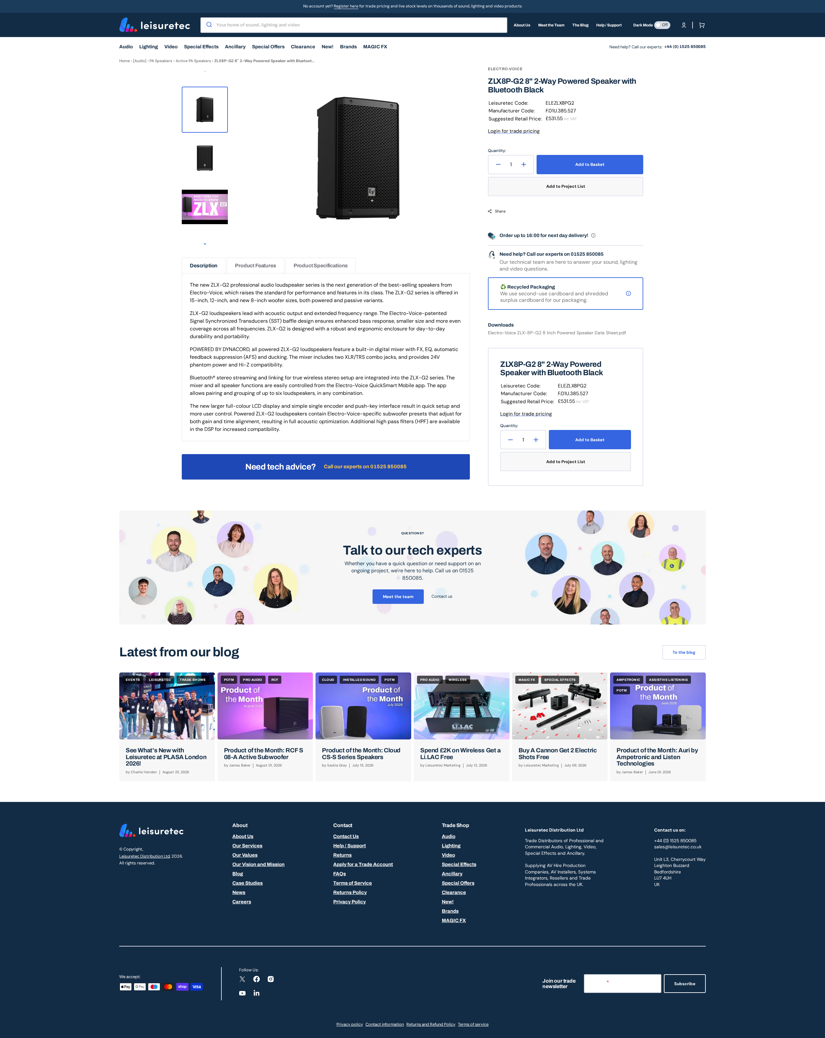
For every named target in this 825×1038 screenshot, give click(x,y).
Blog (237, 873)
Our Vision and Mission (258, 864)
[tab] (204, 265)
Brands (450, 911)
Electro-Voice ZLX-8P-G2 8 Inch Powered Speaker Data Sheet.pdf (557, 333)
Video (448, 855)
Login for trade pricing (514, 131)
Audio (448, 836)
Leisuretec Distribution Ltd (144, 856)
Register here (346, 6)
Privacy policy (349, 1024)
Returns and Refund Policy (430, 1024)
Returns (342, 855)
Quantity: (497, 150)
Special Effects (459, 864)
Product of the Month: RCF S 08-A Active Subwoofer (263, 753)
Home (124, 60)
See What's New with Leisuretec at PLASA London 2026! (166, 757)
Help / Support (349, 845)
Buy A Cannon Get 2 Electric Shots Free (558, 753)
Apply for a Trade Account (363, 864)
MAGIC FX (454, 920)
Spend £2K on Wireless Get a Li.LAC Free (460, 753)
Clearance (454, 892)
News (238, 892)
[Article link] (167, 726)
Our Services (247, 845)
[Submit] (208, 25)
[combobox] (353, 25)
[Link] (412, 567)
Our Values (244, 855)
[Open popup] (593, 235)
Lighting (451, 845)
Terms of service (473, 1024)
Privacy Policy (349, 901)
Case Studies (247, 883)
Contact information (384, 1024)
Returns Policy (350, 892)
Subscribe (684, 983)
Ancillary (452, 873)
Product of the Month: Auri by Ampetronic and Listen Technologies (657, 757)
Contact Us (346, 836)
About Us (242, 836)
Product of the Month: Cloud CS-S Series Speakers (361, 753)
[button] (684, 25)
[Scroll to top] (816, 1029)
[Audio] (139, 60)
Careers (241, 901)
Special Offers (458, 883)
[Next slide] (205, 244)
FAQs (339, 873)
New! (448, 901)
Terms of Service (352, 883)
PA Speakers (161, 60)
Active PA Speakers (193, 60)
